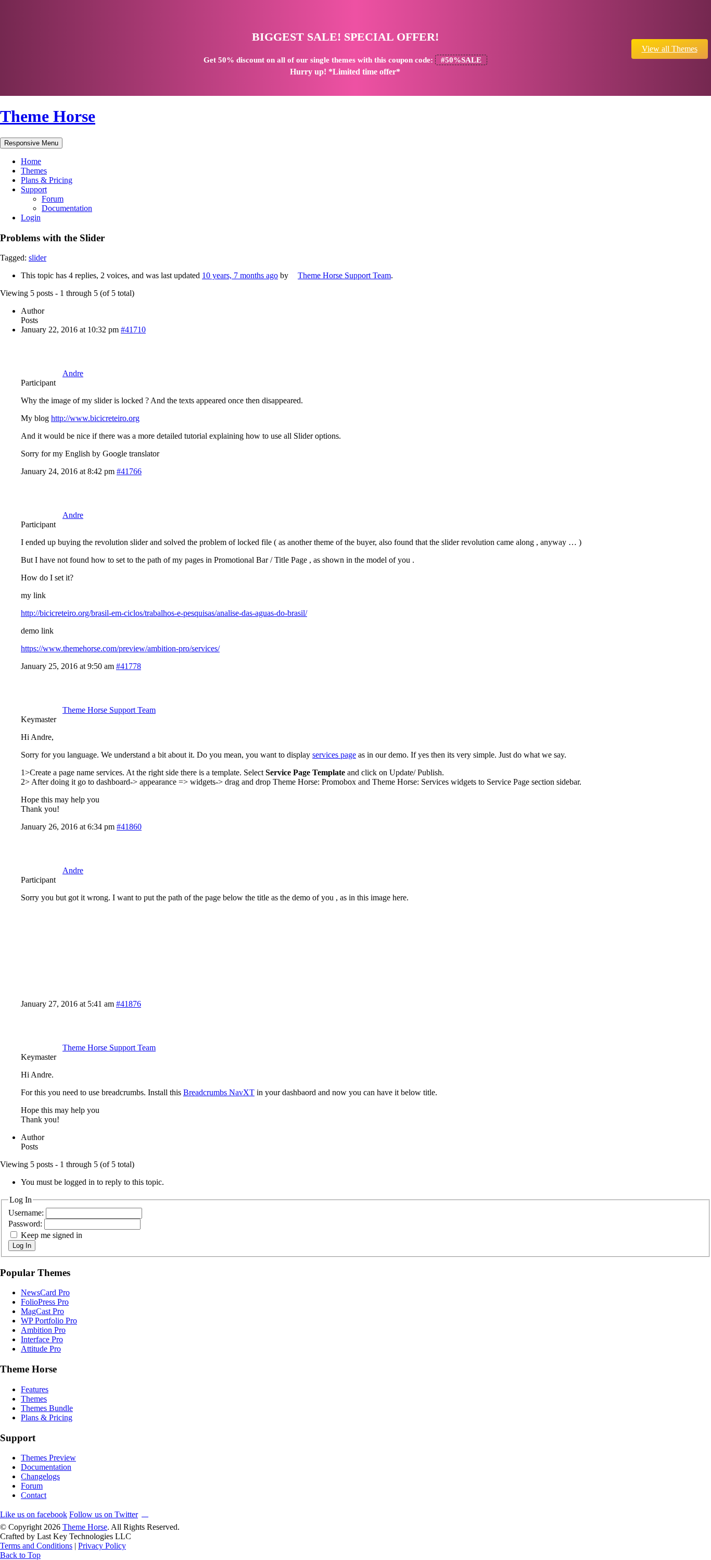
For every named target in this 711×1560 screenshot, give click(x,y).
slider (37, 257)
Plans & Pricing (46, 180)
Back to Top (20, 1555)
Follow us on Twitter (103, 1514)
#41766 (129, 471)
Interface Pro (42, 1339)
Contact (33, 1495)
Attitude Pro (41, 1348)
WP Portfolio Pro (49, 1320)
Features (34, 1389)
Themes (34, 170)
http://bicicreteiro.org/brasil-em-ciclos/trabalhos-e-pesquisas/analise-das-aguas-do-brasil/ (164, 613)
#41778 (128, 666)
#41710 (133, 329)
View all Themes (669, 48)
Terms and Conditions (36, 1545)
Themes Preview (48, 1457)
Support (34, 189)
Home (31, 161)
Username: (27, 1212)
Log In (21, 1245)
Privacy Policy (102, 1545)
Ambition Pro (43, 1330)
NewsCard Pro (45, 1292)
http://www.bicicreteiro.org (95, 418)
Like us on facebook (33, 1514)
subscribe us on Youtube (145, 1512)
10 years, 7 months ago (240, 275)
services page (334, 754)
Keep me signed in (51, 1235)
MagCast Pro (42, 1311)
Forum (53, 198)
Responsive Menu (31, 143)
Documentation (67, 208)
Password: (26, 1223)
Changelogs (40, 1476)
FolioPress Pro (45, 1301)
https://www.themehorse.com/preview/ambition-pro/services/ (120, 648)
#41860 (129, 826)
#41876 (128, 1003)
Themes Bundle (47, 1408)
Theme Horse (47, 116)
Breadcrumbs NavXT (219, 1092)
